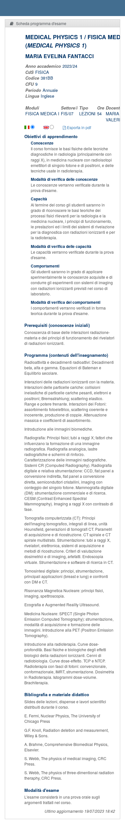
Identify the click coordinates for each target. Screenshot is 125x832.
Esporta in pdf (78, 127)
